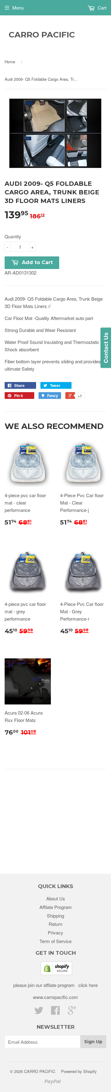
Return (55, 924)
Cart (101, 7)
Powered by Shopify (79, 1071)
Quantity (13, 236)
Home (10, 61)
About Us (55, 898)
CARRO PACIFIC (42, 35)
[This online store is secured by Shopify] (56, 973)
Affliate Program (55, 907)
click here (87, 985)
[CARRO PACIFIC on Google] (72, 1012)
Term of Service (55, 941)
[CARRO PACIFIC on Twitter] (38, 1012)
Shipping (55, 915)
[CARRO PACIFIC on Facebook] (55, 1012)
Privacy (55, 932)
